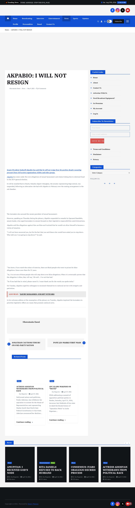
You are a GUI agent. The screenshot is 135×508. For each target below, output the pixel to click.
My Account (97, 108)
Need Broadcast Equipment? (104, 98)
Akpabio (10, 177)
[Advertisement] (67, 51)
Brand (39, 24)
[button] (125, 443)
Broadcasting (27, 18)
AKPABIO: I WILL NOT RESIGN (21, 30)
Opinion (85, 18)
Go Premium (98, 103)
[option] (19, 464)
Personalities (28, 24)
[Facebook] (105, 184)
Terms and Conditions (101, 149)
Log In (95, 114)
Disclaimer (97, 154)
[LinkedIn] (115, 184)
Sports (75, 18)
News (66, 18)
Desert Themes (33, 504)
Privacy (96, 159)
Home (15, 18)
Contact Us (50, 24)
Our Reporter (23, 394)
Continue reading (23, 422)
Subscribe (118, 21)
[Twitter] (110, 184)
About (95, 83)
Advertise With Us (100, 93)
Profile (15, 24)
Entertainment (54, 18)
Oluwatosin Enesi (14, 88)
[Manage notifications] (130, 503)
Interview (40, 18)
